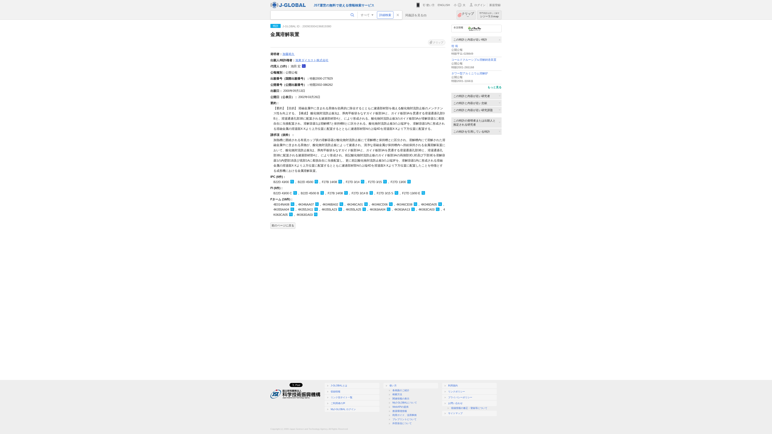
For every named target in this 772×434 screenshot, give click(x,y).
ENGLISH (444, 5)
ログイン (480, 5)
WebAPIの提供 (400, 406)
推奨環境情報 (399, 411)
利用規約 (453, 385)
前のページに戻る (283, 225)
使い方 (430, 5)
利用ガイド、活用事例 (404, 415)
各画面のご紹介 (400, 390)
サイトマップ (455, 413)
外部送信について (402, 423)
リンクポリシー (456, 391)
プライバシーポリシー (460, 397)
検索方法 (397, 394)
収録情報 (335, 391)
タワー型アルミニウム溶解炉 (469, 73)
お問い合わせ (455, 403)
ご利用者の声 (338, 403)
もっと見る (495, 87)
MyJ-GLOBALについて (404, 402)
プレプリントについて (404, 419)
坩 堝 (454, 46)
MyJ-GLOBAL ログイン (343, 409)
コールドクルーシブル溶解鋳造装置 (473, 59)
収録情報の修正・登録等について (469, 408)
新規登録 (495, 5)
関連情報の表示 (400, 398)
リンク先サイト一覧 (341, 397)
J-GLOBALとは (339, 385)
